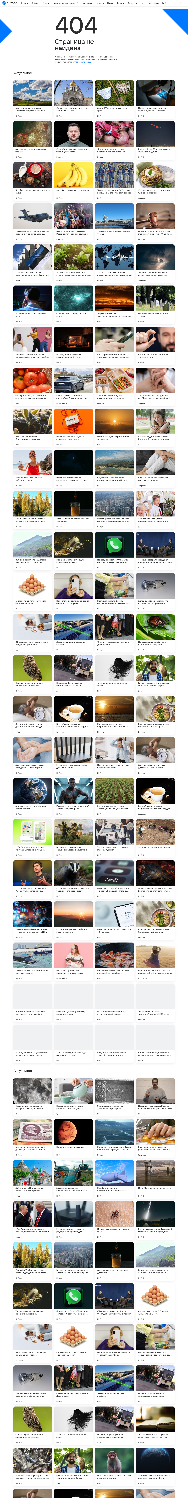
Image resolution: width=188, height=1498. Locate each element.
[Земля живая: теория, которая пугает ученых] (32, 797)
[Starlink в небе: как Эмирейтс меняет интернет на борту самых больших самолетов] (73, 1126)
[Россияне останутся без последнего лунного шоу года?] (73, 469)
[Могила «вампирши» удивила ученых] (155, 305)
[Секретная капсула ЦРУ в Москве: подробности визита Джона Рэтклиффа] (32, 222)
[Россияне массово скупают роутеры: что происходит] (73, 1384)
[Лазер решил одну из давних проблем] (73, 633)
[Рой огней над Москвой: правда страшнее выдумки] (155, 140)
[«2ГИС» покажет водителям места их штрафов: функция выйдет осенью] (32, 838)
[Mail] (4, 3)
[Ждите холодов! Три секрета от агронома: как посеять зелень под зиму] (73, 263)
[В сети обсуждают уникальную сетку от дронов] (73, 1003)
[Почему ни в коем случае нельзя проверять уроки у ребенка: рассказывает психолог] (32, 1044)
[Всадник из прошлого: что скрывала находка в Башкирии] (73, 838)
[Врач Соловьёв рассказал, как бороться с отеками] (155, 469)
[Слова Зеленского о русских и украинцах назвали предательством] (73, 140)
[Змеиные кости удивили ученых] (155, 838)
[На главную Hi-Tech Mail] (11, 3)
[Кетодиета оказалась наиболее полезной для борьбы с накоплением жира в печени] (114, 962)
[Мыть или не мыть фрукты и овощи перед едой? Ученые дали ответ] (114, 592)
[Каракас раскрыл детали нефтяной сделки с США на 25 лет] (114, 715)
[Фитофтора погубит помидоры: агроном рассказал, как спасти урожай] (32, 387)
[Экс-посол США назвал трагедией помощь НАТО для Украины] (155, 1003)
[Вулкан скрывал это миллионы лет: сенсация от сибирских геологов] (32, 551)
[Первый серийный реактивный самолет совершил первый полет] (114, 1126)
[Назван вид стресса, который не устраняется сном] (114, 756)
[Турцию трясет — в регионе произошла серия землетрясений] (114, 263)
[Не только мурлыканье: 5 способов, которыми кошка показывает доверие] (73, 962)
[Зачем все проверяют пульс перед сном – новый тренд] (32, 756)
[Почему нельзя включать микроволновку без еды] (73, 346)
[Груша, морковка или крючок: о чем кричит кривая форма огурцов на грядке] (155, 674)
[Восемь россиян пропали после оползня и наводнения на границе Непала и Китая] (114, 510)
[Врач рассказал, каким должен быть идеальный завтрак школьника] (155, 715)
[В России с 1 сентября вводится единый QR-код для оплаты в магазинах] (114, 879)
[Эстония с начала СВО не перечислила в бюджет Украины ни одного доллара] (32, 263)
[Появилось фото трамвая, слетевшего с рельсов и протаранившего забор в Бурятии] (73, 674)
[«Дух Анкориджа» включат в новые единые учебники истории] (32, 1384)
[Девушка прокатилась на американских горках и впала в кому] (32, 1085)
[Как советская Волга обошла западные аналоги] (155, 1208)
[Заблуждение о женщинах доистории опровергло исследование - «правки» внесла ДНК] (114, 1261)
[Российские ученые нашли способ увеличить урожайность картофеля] (114, 797)
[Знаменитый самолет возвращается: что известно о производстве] (73, 1343)
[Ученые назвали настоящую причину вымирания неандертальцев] (73, 551)
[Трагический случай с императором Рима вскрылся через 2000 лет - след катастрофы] (32, 1126)
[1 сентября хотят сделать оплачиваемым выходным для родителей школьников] (155, 510)
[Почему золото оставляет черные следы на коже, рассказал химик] (73, 1085)
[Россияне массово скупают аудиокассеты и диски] (73, 428)
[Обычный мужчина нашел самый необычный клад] (73, 1167)
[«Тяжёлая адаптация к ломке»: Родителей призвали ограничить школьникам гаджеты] (155, 428)
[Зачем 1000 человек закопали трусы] (114, 99)
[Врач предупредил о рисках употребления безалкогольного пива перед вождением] (155, 1302)
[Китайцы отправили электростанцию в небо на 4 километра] (114, 1343)
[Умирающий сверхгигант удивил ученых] (114, 222)
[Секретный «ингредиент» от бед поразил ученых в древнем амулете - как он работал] (155, 1085)
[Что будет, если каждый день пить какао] (32, 181)
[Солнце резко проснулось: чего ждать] (73, 305)
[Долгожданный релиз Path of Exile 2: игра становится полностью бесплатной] (155, 879)
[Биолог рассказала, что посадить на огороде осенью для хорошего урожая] (155, 1044)
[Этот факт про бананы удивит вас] (73, 181)
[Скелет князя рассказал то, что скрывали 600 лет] (73, 99)
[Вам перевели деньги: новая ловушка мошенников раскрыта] (114, 346)
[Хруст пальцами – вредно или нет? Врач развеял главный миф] (155, 387)
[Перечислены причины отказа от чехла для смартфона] (73, 592)
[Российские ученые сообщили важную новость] (73, 920)
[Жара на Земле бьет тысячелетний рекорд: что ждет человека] (114, 305)
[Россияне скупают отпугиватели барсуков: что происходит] (73, 879)
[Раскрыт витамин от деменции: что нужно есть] (155, 346)
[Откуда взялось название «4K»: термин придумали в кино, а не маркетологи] (114, 1167)
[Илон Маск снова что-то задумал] (155, 1343)
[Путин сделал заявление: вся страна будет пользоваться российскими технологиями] (155, 99)
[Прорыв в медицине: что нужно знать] (114, 1384)
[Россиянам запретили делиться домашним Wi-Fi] (73, 756)
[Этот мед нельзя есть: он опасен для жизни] (73, 510)
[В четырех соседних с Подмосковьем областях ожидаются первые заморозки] (32, 428)
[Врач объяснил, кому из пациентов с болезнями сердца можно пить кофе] (73, 715)
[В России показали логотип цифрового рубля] (155, 1167)
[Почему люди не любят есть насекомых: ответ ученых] (155, 633)
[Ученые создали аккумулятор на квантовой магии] (32, 1208)
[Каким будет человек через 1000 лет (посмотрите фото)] (73, 797)
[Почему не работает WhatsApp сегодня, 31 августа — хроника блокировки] (114, 551)
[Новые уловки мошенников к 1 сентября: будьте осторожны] (114, 1208)
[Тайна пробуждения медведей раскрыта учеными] (73, 1044)
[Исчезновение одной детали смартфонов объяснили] (114, 1003)
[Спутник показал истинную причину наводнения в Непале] (114, 469)
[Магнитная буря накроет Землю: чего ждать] (114, 428)
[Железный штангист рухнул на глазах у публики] (114, 838)
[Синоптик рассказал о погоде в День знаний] (114, 633)
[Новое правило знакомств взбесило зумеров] (32, 469)
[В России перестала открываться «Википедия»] (114, 920)
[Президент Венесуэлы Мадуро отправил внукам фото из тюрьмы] (155, 1261)
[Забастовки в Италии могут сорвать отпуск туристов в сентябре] (32, 1343)
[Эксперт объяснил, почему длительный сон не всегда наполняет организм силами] (32, 715)
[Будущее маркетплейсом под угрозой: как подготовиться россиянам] (114, 1044)
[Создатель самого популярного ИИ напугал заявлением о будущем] (32, 879)
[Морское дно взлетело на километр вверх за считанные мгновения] (32, 99)
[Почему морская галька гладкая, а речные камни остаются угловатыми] (155, 1126)
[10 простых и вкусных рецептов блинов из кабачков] (155, 181)
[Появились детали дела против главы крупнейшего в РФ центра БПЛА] (155, 222)
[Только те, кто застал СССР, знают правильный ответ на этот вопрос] (114, 181)
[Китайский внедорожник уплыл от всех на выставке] (32, 962)
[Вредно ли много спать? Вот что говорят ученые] (114, 1085)
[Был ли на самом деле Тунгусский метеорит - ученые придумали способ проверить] (155, 1384)
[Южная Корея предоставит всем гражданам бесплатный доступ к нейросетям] (73, 1208)
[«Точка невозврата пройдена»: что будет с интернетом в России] (155, 551)
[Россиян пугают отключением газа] (32, 305)
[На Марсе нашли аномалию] (73, 1302)
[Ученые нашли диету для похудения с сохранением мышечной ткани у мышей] (114, 387)
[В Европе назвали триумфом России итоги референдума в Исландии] (73, 222)
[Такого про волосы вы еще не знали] (114, 674)
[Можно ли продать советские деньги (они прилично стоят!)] (32, 1302)
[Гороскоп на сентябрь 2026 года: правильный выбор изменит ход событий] (155, 962)
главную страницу (82, 62)
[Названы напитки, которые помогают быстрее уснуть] (73, 1261)
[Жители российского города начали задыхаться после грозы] (155, 263)
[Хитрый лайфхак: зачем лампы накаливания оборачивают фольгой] (155, 592)
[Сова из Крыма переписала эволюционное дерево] (32, 674)
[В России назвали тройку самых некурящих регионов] (32, 633)
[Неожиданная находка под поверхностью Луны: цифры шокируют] (32, 1261)
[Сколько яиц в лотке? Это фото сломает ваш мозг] (32, 592)
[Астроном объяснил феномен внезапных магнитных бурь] (32, 1003)
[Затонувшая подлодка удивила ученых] (32, 140)
